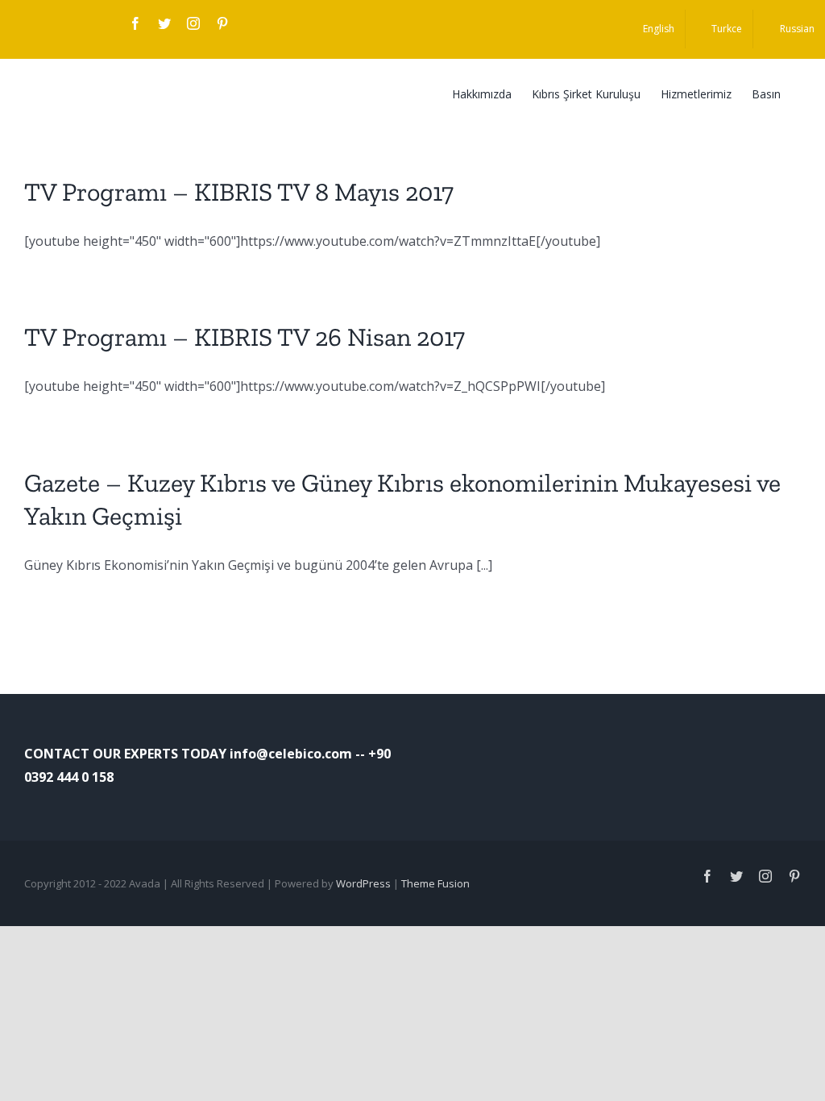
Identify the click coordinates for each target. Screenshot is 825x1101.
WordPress (363, 883)
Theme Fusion (435, 883)
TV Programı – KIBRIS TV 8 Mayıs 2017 (239, 192)
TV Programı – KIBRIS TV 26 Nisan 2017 (244, 337)
